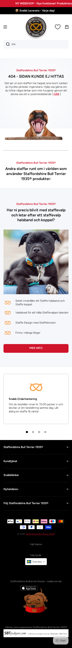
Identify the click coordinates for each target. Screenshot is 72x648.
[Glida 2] (33, 432)
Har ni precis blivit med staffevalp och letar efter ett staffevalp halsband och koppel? (36, 215)
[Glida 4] (45, 432)
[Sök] (6, 44)
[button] (36, 561)
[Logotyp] (36, 27)
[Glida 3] (39, 432)
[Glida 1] (27, 432)
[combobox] (36, 44)
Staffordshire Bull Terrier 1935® (40, 534)
